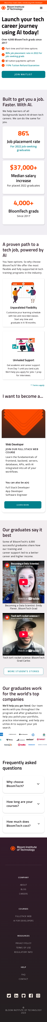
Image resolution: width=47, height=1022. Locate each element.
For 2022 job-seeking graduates (23, 148)
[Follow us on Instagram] (38, 995)
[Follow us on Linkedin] (16, 995)
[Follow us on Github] (24, 995)
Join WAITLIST (23, 74)
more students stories (23, 671)
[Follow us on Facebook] (31, 995)
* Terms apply (37, 385)
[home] (19, 8)
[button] (41, 8)
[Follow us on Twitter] (9, 995)
